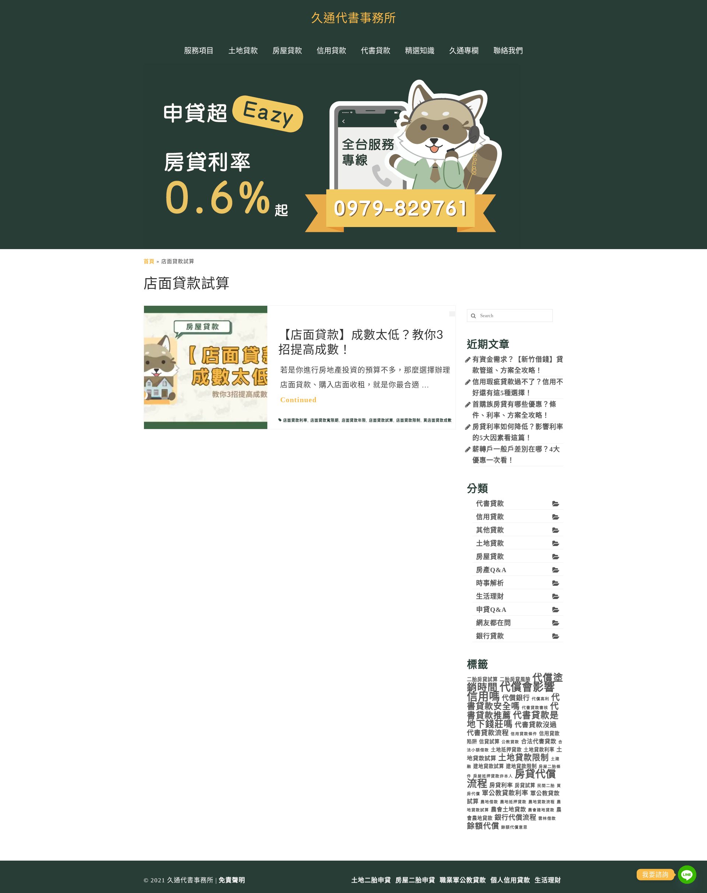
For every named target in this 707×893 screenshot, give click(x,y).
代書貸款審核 (535, 708)
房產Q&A (491, 570)
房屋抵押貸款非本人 (493, 776)
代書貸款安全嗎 (513, 702)
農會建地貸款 (541, 810)
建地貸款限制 (521, 766)
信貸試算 (489, 741)
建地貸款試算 (488, 766)
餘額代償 (483, 826)
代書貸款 (490, 503)
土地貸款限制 (523, 757)
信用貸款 (490, 517)
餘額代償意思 (514, 827)
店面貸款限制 (408, 420)
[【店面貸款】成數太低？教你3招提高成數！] (205, 367)
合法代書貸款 (538, 741)
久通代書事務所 (353, 18)
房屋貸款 (490, 556)
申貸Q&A (491, 609)
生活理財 (490, 596)
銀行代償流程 (516, 817)
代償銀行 (516, 698)
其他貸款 (490, 530)
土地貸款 (490, 543)
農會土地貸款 (508, 809)
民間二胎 (546, 786)
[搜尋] (472, 315)
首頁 (149, 261)
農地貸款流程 (541, 802)
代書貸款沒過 (536, 725)
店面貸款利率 (295, 420)
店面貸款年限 (354, 420)
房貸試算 (525, 785)
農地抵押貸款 (513, 802)
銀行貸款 (490, 636)
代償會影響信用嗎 (511, 691)
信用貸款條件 (524, 734)
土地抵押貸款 (506, 749)
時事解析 (490, 583)
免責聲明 (232, 880)
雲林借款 (547, 818)
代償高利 (540, 699)
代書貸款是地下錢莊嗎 (513, 719)
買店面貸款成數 (437, 420)
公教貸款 (510, 742)
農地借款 (489, 802)
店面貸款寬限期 (324, 420)
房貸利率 (501, 785)
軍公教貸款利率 (505, 793)
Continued (298, 400)
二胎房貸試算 (482, 679)
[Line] (687, 874)
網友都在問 (493, 623)
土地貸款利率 (539, 749)
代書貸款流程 (488, 733)
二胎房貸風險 (515, 679)
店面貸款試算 (381, 420)
